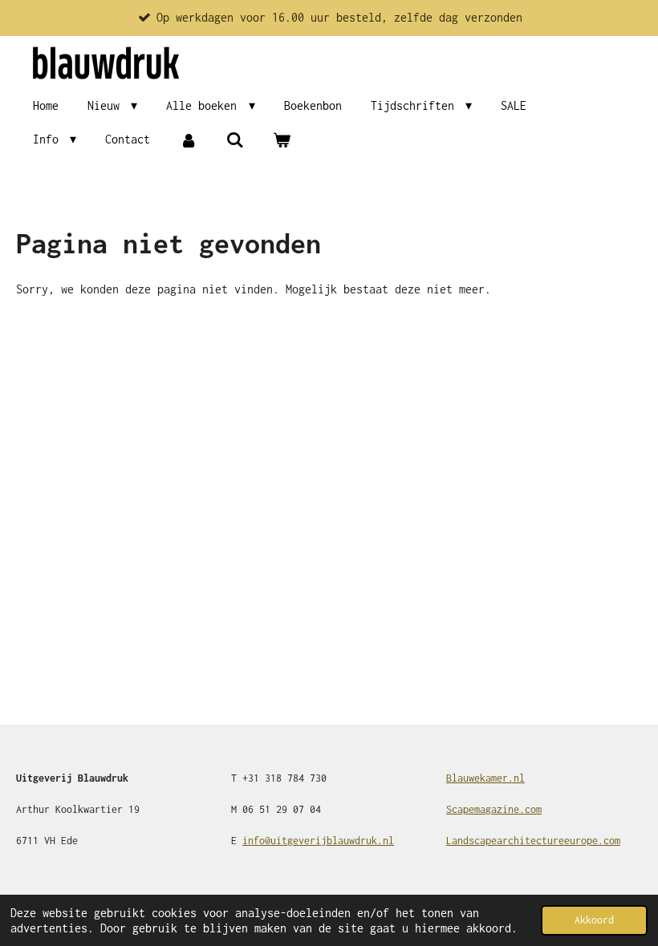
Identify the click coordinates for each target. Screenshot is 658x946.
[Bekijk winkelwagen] (281, 140)
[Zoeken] (235, 140)
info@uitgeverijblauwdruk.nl (318, 841)
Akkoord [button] (594, 920)
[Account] (188, 140)
